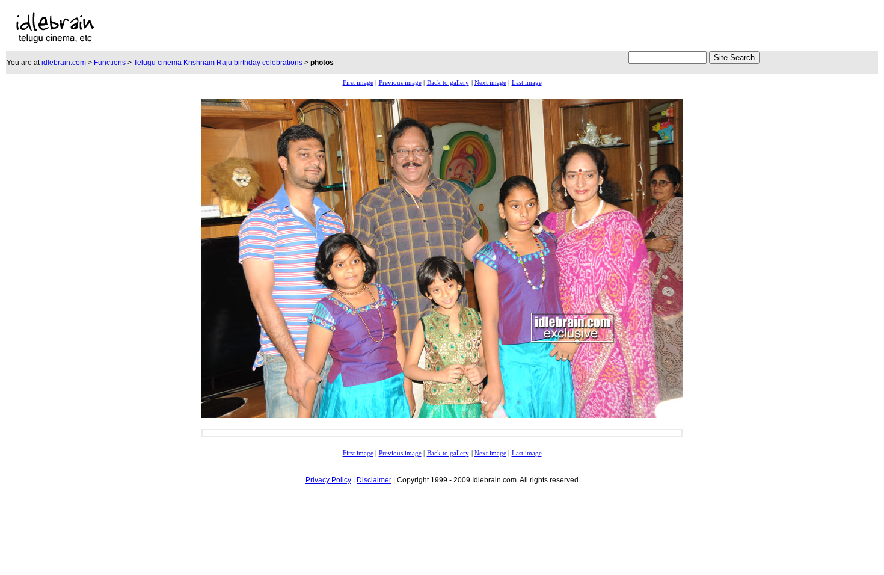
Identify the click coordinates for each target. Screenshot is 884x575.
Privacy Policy (328, 480)
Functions (110, 62)
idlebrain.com (63, 62)
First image (358, 82)
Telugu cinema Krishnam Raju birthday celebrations (218, 62)
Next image (490, 82)
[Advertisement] (311, 28)
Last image (527, 82)
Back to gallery (448, 82)
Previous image (400, 82)
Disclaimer (374, 480)
